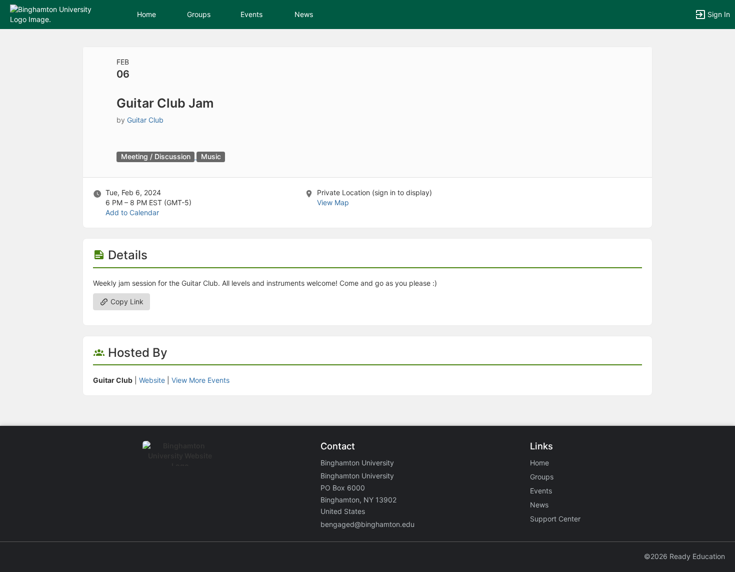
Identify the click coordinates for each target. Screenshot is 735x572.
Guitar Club (145, 120)
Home (539, 462)
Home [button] (146, 14)
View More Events (201, 380)
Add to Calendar (132, 212)
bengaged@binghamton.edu (367, 524)
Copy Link (126, 301)
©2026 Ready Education (684, 556)
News (303, 14)
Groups (198, 14)
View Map (333, 202)
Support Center (555, 518)
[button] (51, 14)
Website (152, 380)
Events (251, 14)
